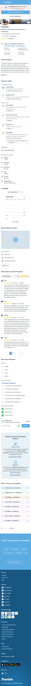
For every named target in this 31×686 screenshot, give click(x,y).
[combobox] (15, 192)
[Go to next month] (24, 196)
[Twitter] (6, 673)
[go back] (1, 2)
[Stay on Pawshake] (18, 426)
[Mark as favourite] (29, 2)
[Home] (1, 528)
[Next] (23, 353)
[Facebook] (2, 673)
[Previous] (7, 353)
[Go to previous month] (21, 196)
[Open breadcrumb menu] (6, 528)
